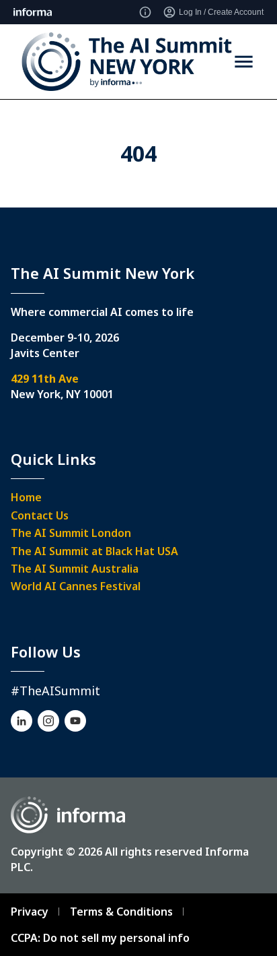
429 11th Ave (45, 378)
